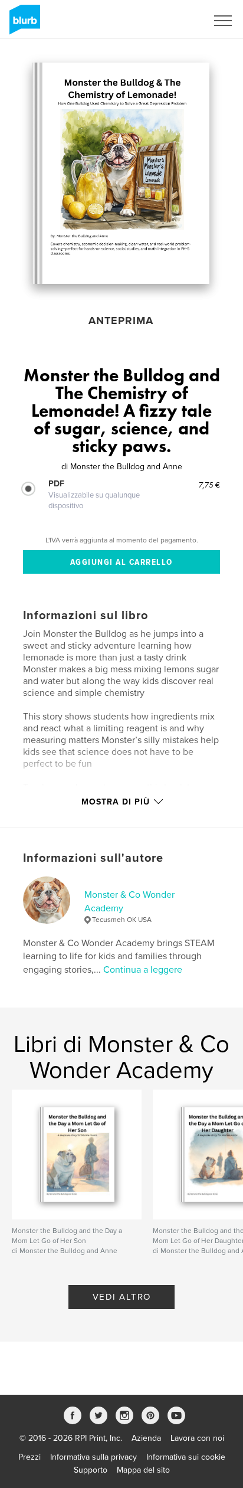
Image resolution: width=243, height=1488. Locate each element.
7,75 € (209, 484)
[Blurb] (23, 24)
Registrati (174, 20)
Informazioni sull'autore (93, 858)
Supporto (90, 1470)
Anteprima (120, 320)
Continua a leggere (142, 970)
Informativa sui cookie (185, 1457)
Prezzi (29, 1457)
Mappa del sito (143, 1470)
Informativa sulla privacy (93, 1457)
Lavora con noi (197, 1438)
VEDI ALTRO (122, 1296)
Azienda (146, 1438)
